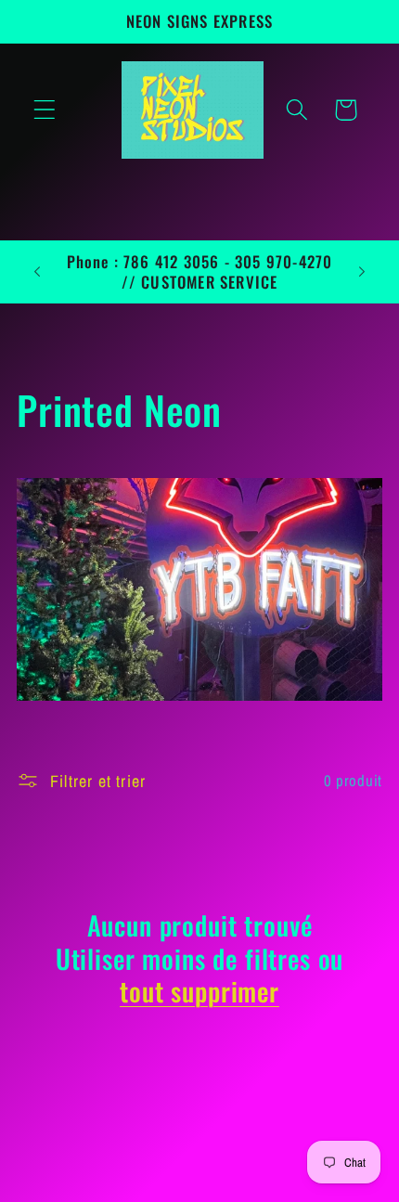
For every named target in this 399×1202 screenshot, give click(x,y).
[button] (45, 110)
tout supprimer (199, 991)
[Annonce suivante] (361, 272)
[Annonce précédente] (37, 272)
